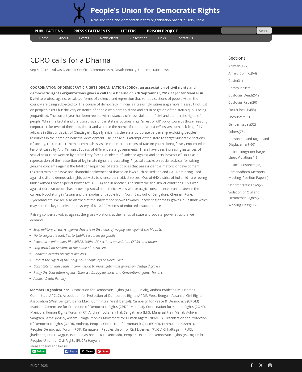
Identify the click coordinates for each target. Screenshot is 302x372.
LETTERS (128, 31)
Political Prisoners (244, 164)
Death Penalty (125, 69)
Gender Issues (242, 124)
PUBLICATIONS (49, 31)
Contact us (184, 38)
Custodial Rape (242, 102)
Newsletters (109, 38)
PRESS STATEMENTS (91, 31)
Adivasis (58, 69)
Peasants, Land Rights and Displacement (248, 141)
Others (236, 131)
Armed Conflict (77, 69)
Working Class (243, 205)
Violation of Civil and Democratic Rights (246, 195)
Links (162, 38)
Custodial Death (243, 95)
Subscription (138, 38)
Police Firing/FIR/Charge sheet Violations (246, 154)
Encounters (240, 117)
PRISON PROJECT (162, 31)
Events (84, 38)
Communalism (102, 69)
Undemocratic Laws (153, 69)
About (63, 38)
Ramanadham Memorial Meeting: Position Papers (249, 175)
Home (44, 38)
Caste (235, 80)
